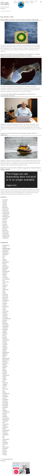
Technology (5, 433)
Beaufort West (6, 262)
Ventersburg (5, 442)
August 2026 (5, 199)
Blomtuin (5, 269)
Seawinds (5, 414)
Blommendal (5, 268)
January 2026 (5, 210)
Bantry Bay (5, 260)
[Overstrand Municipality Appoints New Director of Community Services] (21, 110)
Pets (3, 390)
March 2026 (5, 207)
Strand (4, 428)
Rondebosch (5, 407)
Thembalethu (5, 434)
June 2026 (5, 202)
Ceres (4, 283)
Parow (4, 387)
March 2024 (5, 230)
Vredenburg (5, 443)
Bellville (4, 263)
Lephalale (5, 349)
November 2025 (6, 213)
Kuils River (5, 338)
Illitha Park (5, 323)
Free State (5, 303)
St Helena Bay (6, 424)
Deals (36, 1)
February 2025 (6, 227)
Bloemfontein (6, 266)
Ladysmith (5, 343)
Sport (4, 422)
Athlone (4, 259)
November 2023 (6, 236)
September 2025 (6, 216)
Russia (4, 408)
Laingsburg (5, 344)
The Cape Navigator (5, 3)
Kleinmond (5, 333)
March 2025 (5, 225)
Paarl (4, 381)
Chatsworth (5, 285)
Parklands (5, 385)
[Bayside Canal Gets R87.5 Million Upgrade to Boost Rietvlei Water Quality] (21, 179)
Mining (4, 356)
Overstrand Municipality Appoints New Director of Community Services (18, 95)
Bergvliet (5, 265)
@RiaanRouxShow (6, 248)
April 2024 (5, 228)
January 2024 (5, 233)
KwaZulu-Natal (6, 340)
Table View (5, 431)
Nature (4, 369)
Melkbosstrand (6, 352)
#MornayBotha (6, 253)
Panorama (5, 384)
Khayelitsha (5, 329)
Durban (4, 292)
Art (3, 257)
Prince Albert (5, 399)
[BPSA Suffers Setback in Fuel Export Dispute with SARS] (21, 33)
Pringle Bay (5, 401)
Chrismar (5, 286)
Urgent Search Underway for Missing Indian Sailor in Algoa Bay (19, 134)
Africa (4, 256)
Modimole (5, 361)
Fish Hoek (5, 301)
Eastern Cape (5, 297)
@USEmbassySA (6, 249)
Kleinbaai (5, 332)
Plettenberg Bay (6, 393)
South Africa (5, 421)
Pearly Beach (5, 388)
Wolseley (5, 450)
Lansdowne (5, 347)
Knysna (4, 335)
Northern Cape (6, 375)
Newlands (5, 373)
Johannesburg (6, 326)
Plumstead (5, 395)
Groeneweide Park (7, 318)
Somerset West (6, 419)
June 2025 (5, 221)
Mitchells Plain (6, 359)
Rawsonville (5, 404)
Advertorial (5, 254)
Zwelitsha (5, 454)
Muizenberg (5, 366)
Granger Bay (5, 314)
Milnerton (5, 355)
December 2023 (6, 234)
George (4, 309)
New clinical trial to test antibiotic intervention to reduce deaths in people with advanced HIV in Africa (20, 55)
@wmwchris (5, 251)
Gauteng (4, 308)
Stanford (4, 425)
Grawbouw (5, 315)
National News (21, 1)
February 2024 (6, 231)
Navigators (16, 2)
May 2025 (5, 222)
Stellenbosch (5, 427)
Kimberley (5, 330)
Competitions (5, 289)
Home (15, 1)
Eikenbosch (5, 298)
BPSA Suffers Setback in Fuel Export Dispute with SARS (20, 20)
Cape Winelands (6, 279)
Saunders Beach (6, 411)
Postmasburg (5, 396)
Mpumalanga (5, 363)
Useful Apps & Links (24, 2)
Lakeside (4, 346)
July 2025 (5, 219)
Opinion (4, 378)
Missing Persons (6, 358)
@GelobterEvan (6, 245)
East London (5, 295)
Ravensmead (5, 402)
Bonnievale (5, 272)
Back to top (3, 460)
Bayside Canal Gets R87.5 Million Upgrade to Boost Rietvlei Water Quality (21, 168)
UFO (3, 437)
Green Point (5, 317)
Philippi (4, 392)
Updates (4, 440)
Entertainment (6, 300)
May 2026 (5, 204)
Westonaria (5, 448)
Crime (4, 291)
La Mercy (5, 341)
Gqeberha (5, 312)
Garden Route (6, 306)
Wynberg (5, 453)
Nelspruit (5, 370)
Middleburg (5, 353)
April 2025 (5, 224)
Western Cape (6, 446)
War (3, 445)
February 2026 (6, 209)
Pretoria (4, 398)
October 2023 (5, 238)
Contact (32, 2)
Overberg (5, 379)
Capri (4, 280)
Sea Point (5, 413)
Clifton (4, 288)
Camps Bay (5, 275)
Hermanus (5, 320)
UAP (3, 436)
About (27, 1)
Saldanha (5, 410)
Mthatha (4, 364)
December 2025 (6, 212)
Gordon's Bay (5, 311)
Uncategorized (6, 439)
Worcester (5, 451)
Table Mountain (6, 430)
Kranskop (5, 337)
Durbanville (5, 294)
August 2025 (5, 218)
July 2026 (5, 201)
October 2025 (5, 215)
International (5, 324)
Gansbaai (4, 304)
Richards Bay (5, 405)
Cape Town (5, 277)
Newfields (5, 372)
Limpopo (4, 350)
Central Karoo (6, 282)
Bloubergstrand (6, 271)
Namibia (4, 367)
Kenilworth (5, 327)
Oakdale (4, 376)
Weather (31, 1)
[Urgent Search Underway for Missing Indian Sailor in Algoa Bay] (21, 148)
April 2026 (5, 205)
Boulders (4, 274)
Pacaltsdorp (5, 382)
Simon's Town (6, 417)
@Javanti (5, 246)
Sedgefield (5, 416)
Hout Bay (5, 321)
